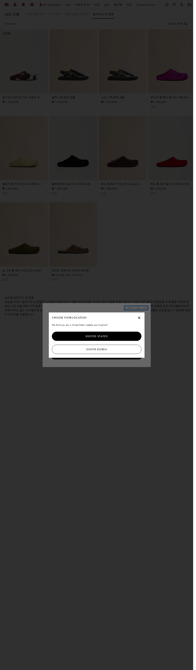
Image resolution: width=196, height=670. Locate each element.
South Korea (96, 349)
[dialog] (97, 335)
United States (97, 336)
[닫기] (139, 317)
